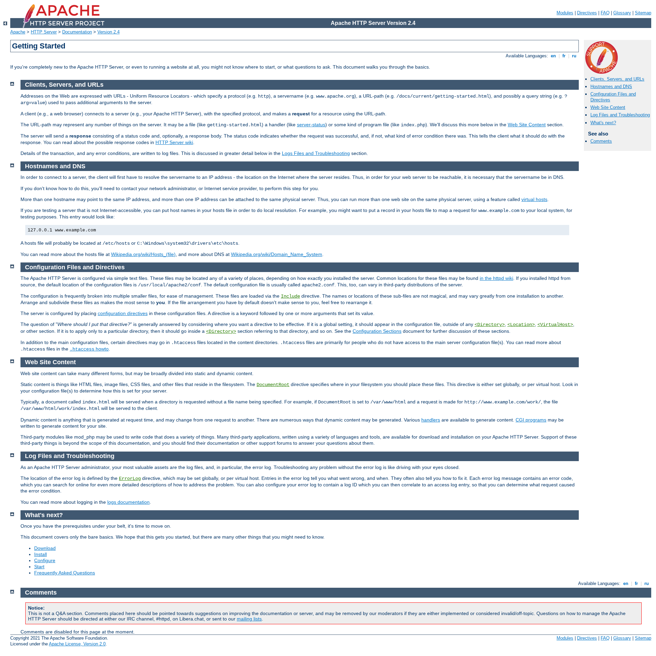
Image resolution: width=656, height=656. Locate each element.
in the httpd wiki (496, 278)
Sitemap (643, 12)
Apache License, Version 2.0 (77, 643)
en (553, 55)
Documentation (77, 31)
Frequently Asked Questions (64, 572)
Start (39, 566)
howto (89, 349)
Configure (44, 560)
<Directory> (490, 324)
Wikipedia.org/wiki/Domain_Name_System (276, 254)
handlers (430, 420)
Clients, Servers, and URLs (617, 79)
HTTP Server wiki (174, 142)
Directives (587, 12)
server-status (311, 124)
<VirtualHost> (555, 324)
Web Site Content (607, 107)
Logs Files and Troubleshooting (316, 153)
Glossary (622, 12)
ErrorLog (130, 478)
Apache (17, 31)
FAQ (605, 12)
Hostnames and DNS (611, 86)
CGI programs (531, 420)
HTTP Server (44, 31)
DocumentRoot (273, 384)
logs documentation (128, 502)
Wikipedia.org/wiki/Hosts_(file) (143, 254)
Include (290, 296)
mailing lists (249, 619)
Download (45, 548)
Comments (601, 141)
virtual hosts (534, 199)
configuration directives (123, 313)
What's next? (603, 122)
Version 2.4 (108, 31)
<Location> (521, 324)
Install (40, 554)
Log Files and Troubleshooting (620, 114)
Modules (565, 12)
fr (564, 55)
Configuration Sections (377, 331)
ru (574, 55)
